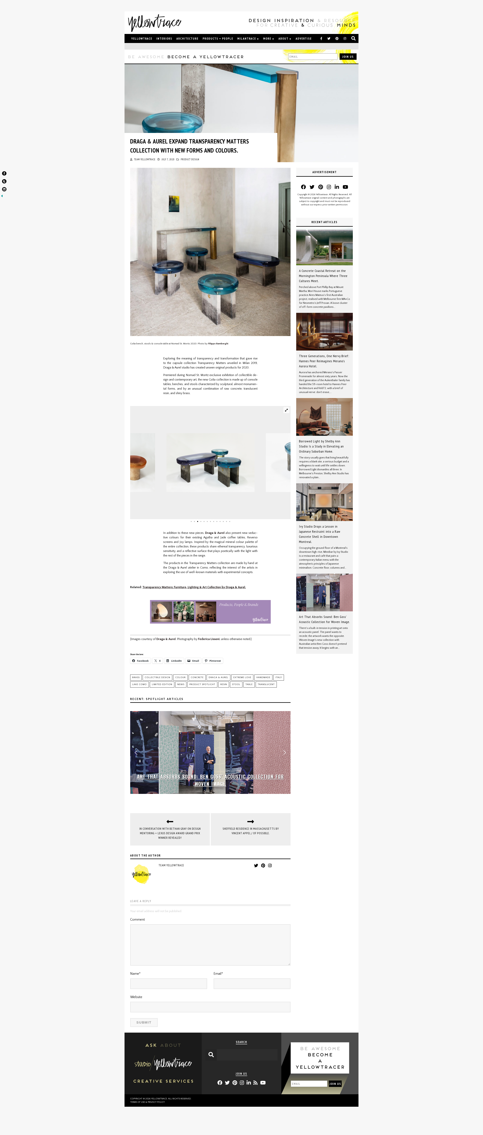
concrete (197, 677)
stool (236, 684)
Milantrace (246, 38)
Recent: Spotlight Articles (156, 699)
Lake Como (139, 684)
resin (223, 684)
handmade (263, 677)
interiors (164, 38)
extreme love (242, 677)
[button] (136, 753)
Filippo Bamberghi (218, 343)
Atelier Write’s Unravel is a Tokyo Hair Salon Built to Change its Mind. (210, 780)
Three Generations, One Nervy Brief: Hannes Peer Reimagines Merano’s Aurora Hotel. (324, 361)
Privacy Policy (156, 1102)
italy (278, 677)
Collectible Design (157, 677)
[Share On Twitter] (4, 182)
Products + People (218, 38)
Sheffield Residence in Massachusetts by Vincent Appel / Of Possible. (251, 831)
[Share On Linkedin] (4, 190)
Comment (137, 920)
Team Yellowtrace (144, 159)
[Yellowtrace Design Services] (163, 1093)
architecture (187, 38)
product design (190, 159)
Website (136, 997)
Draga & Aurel (215, 533)
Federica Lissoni (209, 639)
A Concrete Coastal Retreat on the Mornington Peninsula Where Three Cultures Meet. (323, 276)
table (249, 684)
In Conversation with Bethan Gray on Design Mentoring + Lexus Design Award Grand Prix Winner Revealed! (170, 833)
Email (218, 974)
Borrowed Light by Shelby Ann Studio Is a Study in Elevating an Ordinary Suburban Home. (321, 446)
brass (136, 677)
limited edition (162, 684)
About (283, 38)
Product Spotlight (202, 684)
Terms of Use (137, 1102)
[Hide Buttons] (2, 197)
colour (180, 677)
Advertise (304, 38)
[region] (210, 752)
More (267, 38)
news (180, 684)
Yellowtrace (141, 38)
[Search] (353, 38)
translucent (266, 684)
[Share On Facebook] (4, 174)
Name (135, 974)
